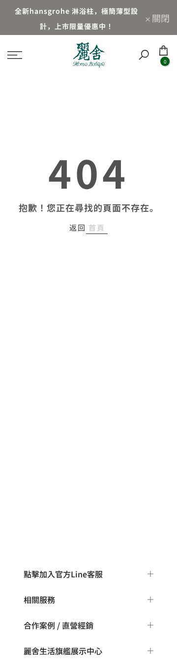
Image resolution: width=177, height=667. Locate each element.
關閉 (160, 17)
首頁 (96, 227)
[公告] (76, 17)
